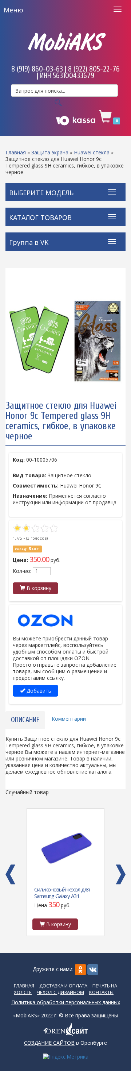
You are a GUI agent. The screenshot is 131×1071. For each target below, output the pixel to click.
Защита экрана (49, 152)
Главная (15, 152)
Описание (25, 720)
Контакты (101, 992)
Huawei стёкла (92, 152)
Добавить (38, 690)
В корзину (38, 588)
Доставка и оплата (63, 985)
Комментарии (69, 718)
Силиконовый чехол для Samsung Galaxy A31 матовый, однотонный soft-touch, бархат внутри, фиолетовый (64, 892)
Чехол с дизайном (60, 992)
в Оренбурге (65, 1042)
